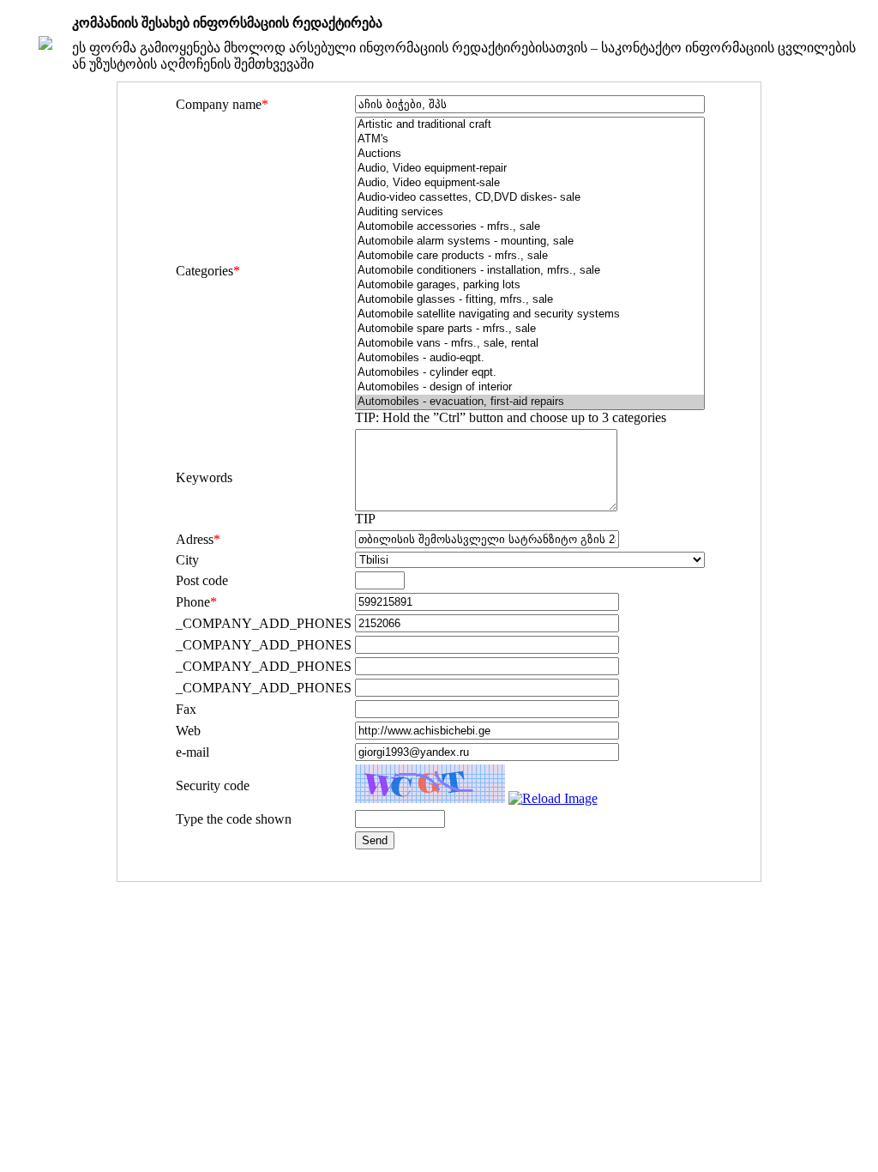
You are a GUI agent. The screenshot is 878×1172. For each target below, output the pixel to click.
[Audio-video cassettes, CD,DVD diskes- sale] (530, 197)
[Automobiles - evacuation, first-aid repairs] (530, 402)
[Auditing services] (530, 212)
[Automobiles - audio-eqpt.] (530, 358)
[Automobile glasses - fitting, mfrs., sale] (530, 300)
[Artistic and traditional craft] (530, 125)
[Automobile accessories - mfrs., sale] (530, 227)
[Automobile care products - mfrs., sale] (530, 256)
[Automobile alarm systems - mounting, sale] (530, 241)
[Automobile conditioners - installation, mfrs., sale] (530, 270)
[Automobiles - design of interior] (530, 387)
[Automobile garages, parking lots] (530, 285)
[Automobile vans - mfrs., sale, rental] (530, 343)
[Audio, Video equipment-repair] (530, 168)
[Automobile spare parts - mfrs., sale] (530, 329)
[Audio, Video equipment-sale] (530, 183)
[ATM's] (530, 139)
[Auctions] (530, 154)
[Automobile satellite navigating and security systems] (530, 314)
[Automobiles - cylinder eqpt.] (530, 372)
